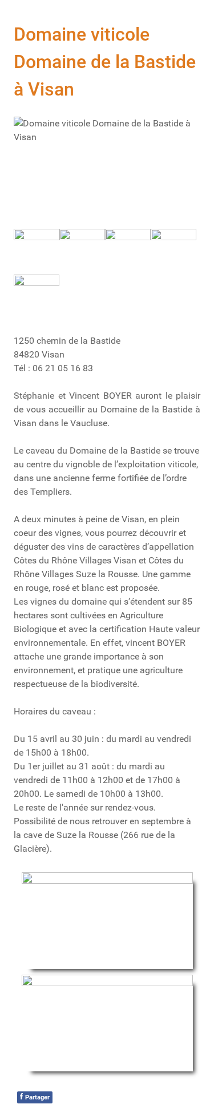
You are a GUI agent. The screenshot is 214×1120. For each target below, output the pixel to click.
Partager (35, 1096)
